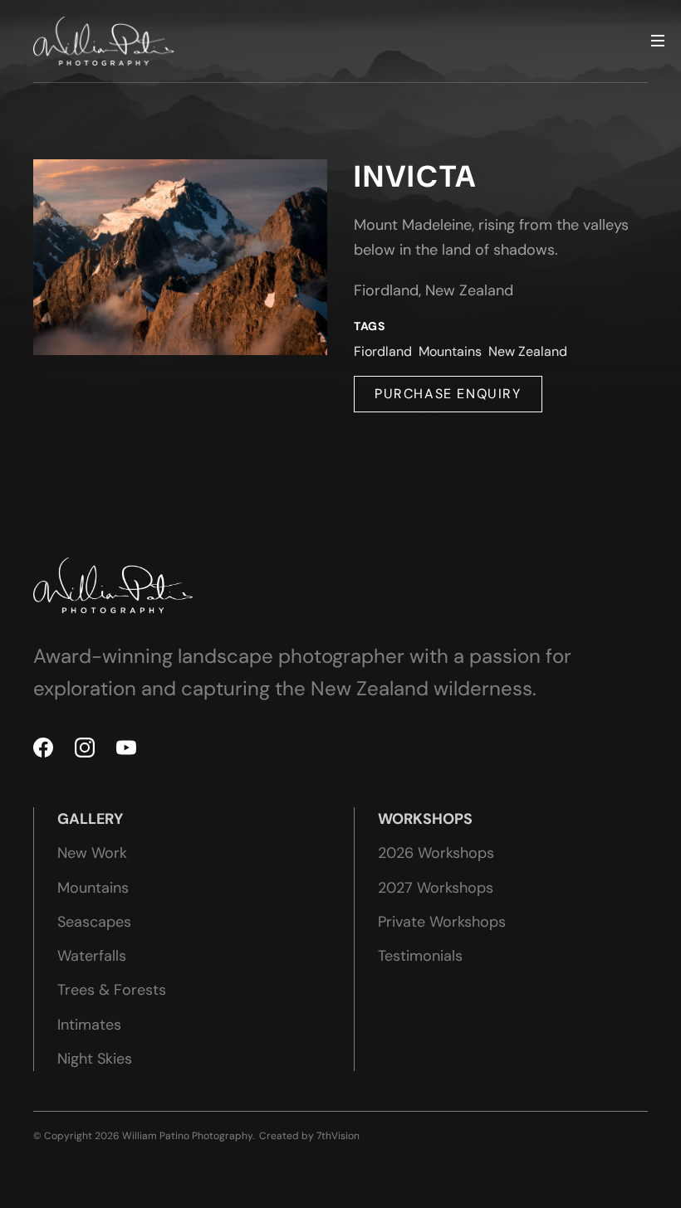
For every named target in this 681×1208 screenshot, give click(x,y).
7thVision (338, 1135)
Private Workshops (442, 922)
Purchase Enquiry (448, 393)
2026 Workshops (436, 853)
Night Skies (94, 1059)
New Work (92, 853)
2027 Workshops (435, 888)
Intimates (89, 1025)
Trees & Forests (111, 990)
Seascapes (94, 922)
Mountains (450, 351)
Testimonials (420, 956)
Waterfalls (91, 956)
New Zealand (527, 351)
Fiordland (383, 351)
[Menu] (657, 41)
